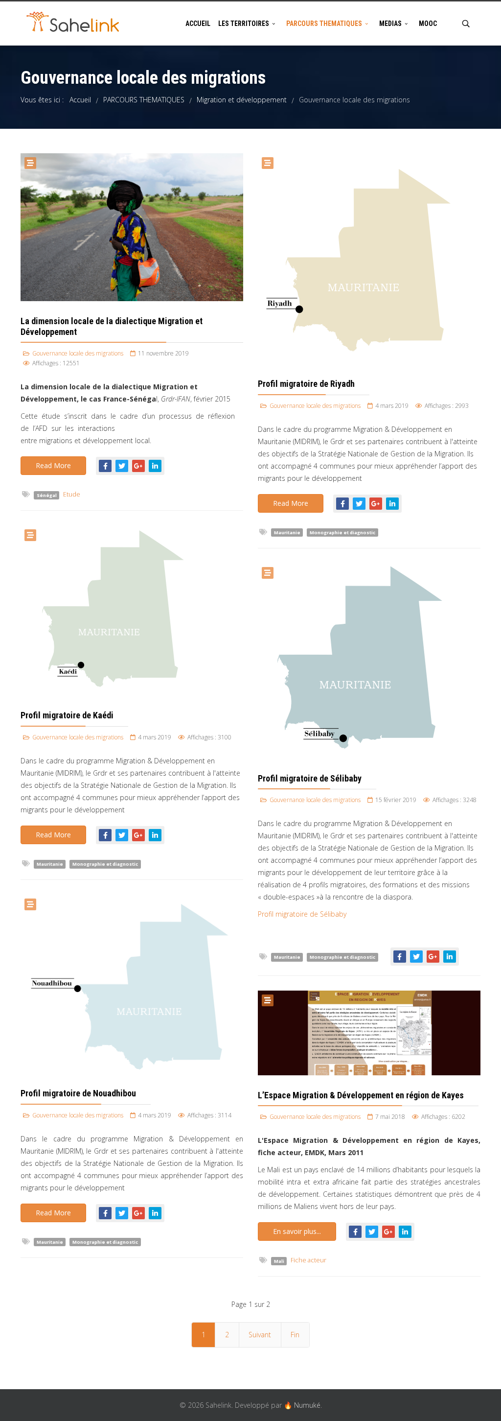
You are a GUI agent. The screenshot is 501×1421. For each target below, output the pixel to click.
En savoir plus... (297, 1231)
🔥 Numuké (302, 1405)
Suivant (260, 1334)
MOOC (428, 23)
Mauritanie (287, 532)
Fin (295, 1334)
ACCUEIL (197, 23)
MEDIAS (390, 23)
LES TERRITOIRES (243, 23)
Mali (279, 1260)
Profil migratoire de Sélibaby (310, 778)
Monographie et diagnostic (342, 532)
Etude (71, 494)
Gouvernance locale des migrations (77, 353)
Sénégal (47, 495)
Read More (53, 465)
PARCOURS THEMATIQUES (324, 23)
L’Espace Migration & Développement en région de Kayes (361, 1095)
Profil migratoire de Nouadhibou (78, 1093)
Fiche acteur (308, 1260)
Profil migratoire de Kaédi (67, 715)
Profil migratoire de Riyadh (306, 384)
